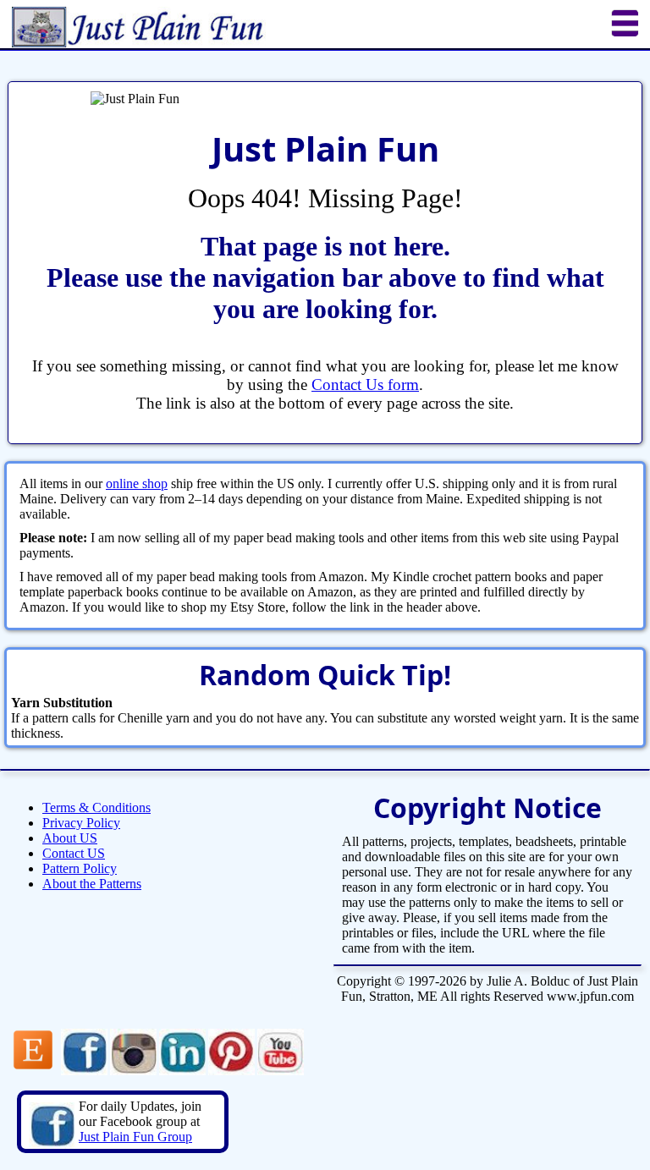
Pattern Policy (79, 868)
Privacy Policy (81, 823)
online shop (137, 483)
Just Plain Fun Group (135, 1136)
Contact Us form (365, 384)
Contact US (73, 853)
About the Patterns (91, 883)
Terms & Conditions (96, 807)
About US (69, 838)
